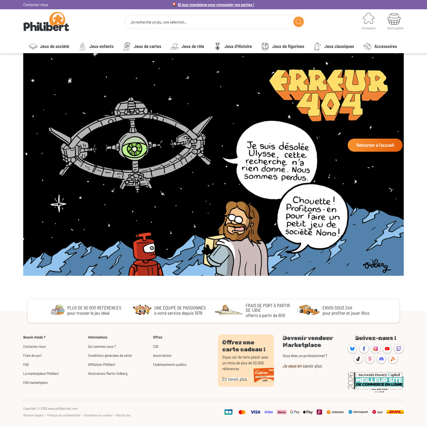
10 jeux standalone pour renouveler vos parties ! (216, 4)
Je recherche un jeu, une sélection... (158, 22)
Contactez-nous (35, 4)
